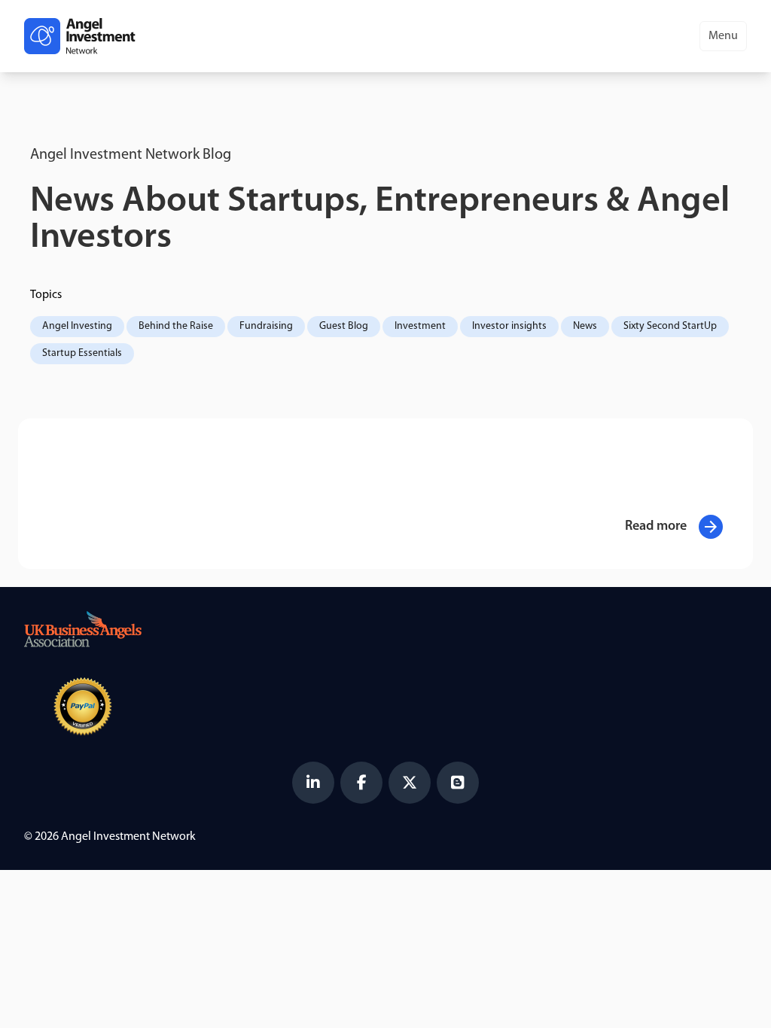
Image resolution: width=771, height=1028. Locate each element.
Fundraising (266, 326)
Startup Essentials (82, 353)
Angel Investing (77, 326)
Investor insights (509, 326)
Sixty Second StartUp (670, 326)
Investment (420, 326)
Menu (723, 36)
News (585, 326)
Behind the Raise (176, 326)
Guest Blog (343, 326)
